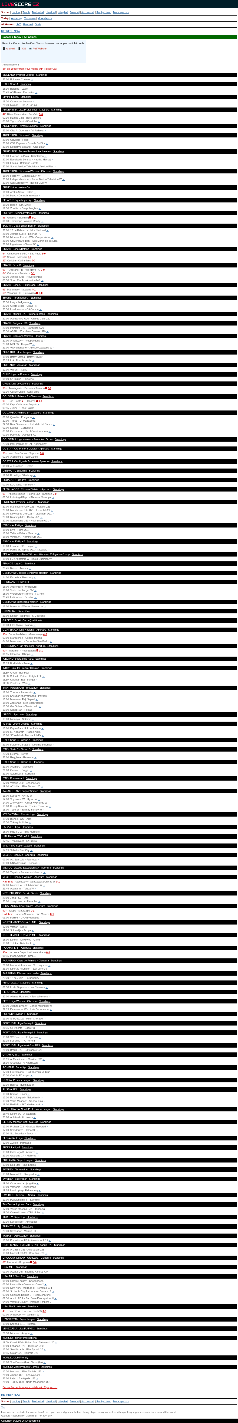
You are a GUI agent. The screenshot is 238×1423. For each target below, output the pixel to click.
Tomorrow (30, 18)
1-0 (41, 114)
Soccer (5, 12)
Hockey (16, 12)
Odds (38, 24)
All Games (7, 24)
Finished (28, 24)
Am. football (87, 12)
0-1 (29, 257)
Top (3, 1407)
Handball (51, 12)
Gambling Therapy (36, 1415)
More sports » (121, 12)
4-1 (34, 289)
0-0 (33, 260)
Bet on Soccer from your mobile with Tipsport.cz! (30, 68)
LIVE (18, 24)
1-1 (34, 217)
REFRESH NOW (10, 31)
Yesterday (16, 18)
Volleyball (63, 12)
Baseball (74, 12)
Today (5, 18)
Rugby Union (103, 12)
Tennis (26, 12)
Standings (41, 74)
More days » (45, 18)
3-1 (49, 388)
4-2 (45, 634)
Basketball (38, 12)
